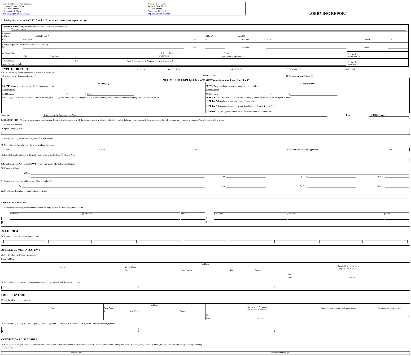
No (5, 348)
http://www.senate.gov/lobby (159, 13)
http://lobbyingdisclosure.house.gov (16, 13)
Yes (12, 348)
